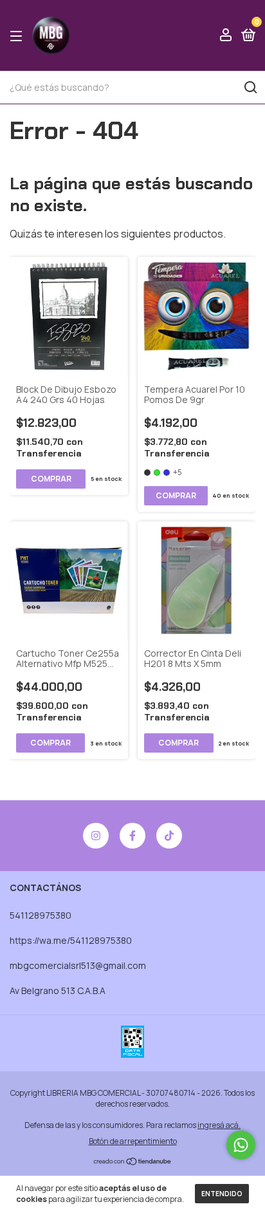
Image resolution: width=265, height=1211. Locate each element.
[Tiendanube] (133, 1162)
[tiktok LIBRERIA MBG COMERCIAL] (169, 836)
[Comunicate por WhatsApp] (240, 1145)
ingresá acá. (219, 1125)
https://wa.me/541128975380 (71, 940)
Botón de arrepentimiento (133, 1141)
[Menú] (18, 35)
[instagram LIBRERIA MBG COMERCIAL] (96, 836)
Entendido (221, 1193)
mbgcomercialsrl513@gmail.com (78, 965)
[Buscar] (249, 87)
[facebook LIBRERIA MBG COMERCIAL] (132, 836)
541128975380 (40, 915)
